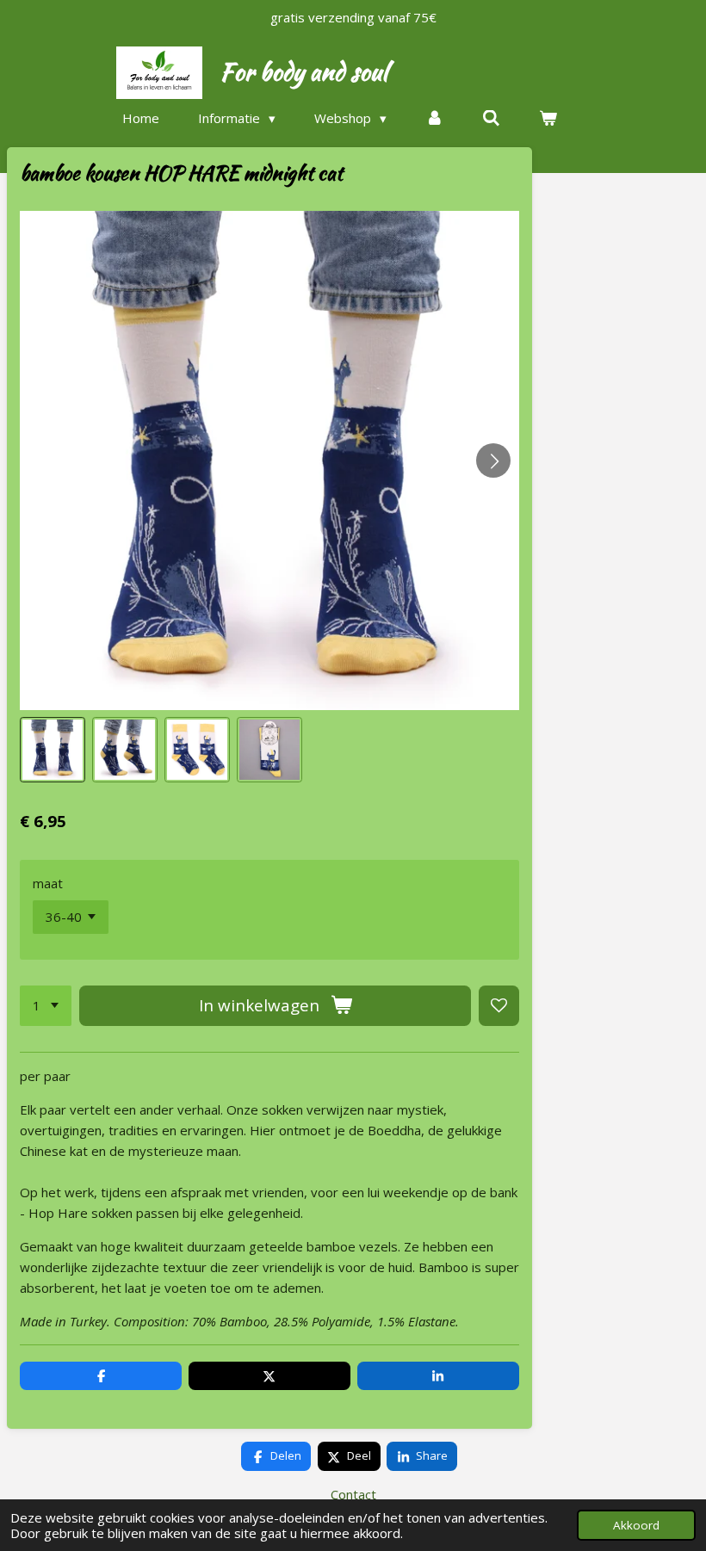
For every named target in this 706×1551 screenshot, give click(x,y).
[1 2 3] (45, 1006)
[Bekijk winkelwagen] (548, 118)
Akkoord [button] (636, 1525)
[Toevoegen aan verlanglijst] (499, 1006)
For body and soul (303, 71)
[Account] (434, 118)
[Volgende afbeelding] (493, 460)
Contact (353, 1494)
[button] (52, 749)
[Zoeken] (491, 118)
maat (48, 883)
